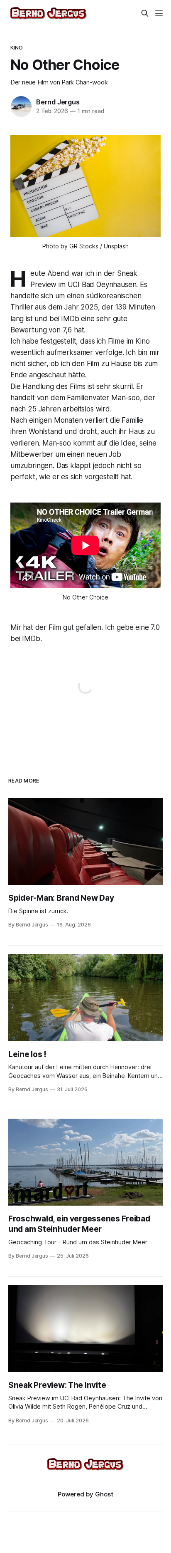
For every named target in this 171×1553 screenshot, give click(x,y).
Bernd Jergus (58, 102)
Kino (16, 47)
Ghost (104, 1494)
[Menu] (159, 13)
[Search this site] (144, 13)
